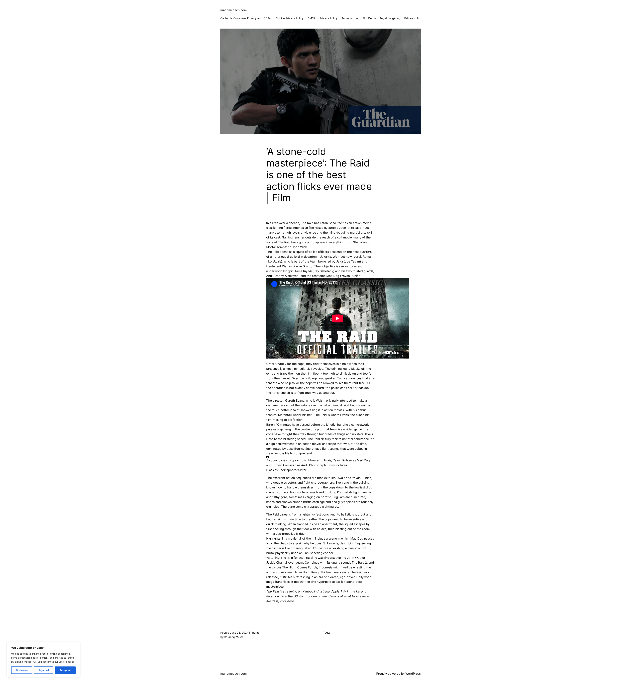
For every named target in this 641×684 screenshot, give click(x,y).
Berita (256, 632)
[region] (43, 659)
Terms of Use (350, 18)
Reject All (44, 670)
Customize (22, 670)
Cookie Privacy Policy (289, 18)
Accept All (65, 670)
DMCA (311, 18)
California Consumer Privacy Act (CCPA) (246, 18)
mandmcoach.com (233, 10)
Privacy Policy (329, 18)
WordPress (413, 673)
